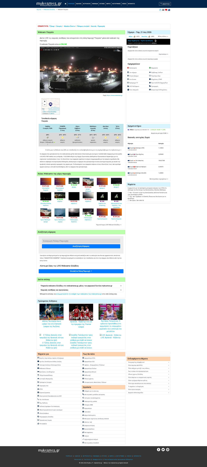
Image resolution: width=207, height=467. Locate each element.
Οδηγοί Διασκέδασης (45, 375)
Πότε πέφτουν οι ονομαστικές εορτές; (148, 377)
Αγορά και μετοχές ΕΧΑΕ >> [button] (159, 133)
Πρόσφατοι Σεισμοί (44, 382)
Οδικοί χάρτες (87, 379)
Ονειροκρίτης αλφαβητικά (148, 362)
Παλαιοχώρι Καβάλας (74, 220)
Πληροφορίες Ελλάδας (45, 417)
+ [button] (44, 101)
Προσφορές (153, 86)
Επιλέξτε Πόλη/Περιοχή (80, 271)
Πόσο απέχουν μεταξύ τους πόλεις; (148, 368)
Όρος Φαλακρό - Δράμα (46, 220)
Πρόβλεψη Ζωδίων (156, 72)
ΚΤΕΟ (40, 389)
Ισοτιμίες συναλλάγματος (91, 398)
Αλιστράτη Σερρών (45, 188)
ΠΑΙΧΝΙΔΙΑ (95, 3)
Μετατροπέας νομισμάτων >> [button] (159, 179)
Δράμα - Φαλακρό (88, 189)
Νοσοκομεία (132, 68)
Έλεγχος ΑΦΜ (87, 405)
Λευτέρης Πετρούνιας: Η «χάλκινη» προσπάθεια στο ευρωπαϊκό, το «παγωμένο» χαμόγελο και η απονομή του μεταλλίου (111, 326)
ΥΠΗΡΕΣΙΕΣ (71, 3)
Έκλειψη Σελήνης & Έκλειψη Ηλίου (49, 365)
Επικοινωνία (78, 459)
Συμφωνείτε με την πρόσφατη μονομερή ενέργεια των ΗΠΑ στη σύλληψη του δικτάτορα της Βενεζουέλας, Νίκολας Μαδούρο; (147, 189)
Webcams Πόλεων (44, 368)
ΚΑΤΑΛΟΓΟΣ (131, 3)
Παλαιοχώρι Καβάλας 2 (88, 217)
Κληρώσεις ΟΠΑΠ (155, 79)
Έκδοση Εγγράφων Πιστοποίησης (48, 406)
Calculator (86, 412)
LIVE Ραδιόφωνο (133, 86)
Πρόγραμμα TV (132, 83)
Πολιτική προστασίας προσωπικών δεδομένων (118, 459)
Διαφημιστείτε (97, 459)
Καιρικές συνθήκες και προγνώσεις (81, 290)
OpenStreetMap (52, 112)
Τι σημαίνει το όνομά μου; (148, 386)
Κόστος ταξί (87, 422)
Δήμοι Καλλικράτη (89, 415)
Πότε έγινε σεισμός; (148, 389)
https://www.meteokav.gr (114, 95)
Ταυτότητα (87, 459)
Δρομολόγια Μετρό (89, 372)
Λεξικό (85, 436)
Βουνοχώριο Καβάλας (60, 188)
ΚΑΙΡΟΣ (108, 3)
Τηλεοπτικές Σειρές (44, 420)
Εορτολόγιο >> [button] (163, 54)
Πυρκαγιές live (42, 386)
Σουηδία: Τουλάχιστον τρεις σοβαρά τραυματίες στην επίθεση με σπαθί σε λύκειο (81, 345)
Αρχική (39, 9)
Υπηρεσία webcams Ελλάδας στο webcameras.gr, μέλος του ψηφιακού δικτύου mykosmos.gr (81, 286)
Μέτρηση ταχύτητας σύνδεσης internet (95, 419)
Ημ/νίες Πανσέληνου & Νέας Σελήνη (49, 361)
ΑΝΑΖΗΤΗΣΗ (165, 4)
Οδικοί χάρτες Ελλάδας (148, 374)
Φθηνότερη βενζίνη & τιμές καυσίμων (49, 410)
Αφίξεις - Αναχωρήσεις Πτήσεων (93, 365)
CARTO (52, 113)
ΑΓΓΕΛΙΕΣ (102, 3)
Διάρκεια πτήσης (88, 425)
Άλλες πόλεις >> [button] (163, 36)
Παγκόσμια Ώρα (154, 76)
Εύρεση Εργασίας (43, 392)
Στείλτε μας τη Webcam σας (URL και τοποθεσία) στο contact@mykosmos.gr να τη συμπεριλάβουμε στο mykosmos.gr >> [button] (83, 150)
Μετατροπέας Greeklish (90, 443)
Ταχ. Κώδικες (42, 403)
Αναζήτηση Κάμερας (81, 246)
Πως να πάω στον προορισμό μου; (148, 371)
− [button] (44, 104)
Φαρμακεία (153, 68)
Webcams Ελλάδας (49, 9)
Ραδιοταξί (86, 375)
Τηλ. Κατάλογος (43, 399)
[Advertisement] (103, 18)
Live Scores (131, 79)
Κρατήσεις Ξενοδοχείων (46, 372)
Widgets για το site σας (90, 391)
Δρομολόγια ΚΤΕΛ (88, 358)
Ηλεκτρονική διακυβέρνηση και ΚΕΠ (49, 396)
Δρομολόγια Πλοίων (89, 368)
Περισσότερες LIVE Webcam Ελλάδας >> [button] (109, 225)
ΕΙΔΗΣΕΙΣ (78, 3)
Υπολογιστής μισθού (89, 401)
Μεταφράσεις (87, 432)
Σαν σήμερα (131, 72)
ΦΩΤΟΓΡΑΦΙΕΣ (116, 3)
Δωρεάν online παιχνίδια (148, 392)
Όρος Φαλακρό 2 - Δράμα (60, 220)
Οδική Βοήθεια (43, 413)
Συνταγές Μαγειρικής (45, 379)
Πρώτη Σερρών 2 (116, 219)
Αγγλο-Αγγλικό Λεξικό (90, 439)
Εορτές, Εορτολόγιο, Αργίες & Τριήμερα (50, 358)
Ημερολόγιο (87, 408)
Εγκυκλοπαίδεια (88, 429)
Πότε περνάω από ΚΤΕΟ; (148, 365)
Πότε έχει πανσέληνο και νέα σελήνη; (148, 383)
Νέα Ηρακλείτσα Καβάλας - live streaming (116, 204)
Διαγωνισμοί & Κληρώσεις (158, 90)
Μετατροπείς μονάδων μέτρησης (93, 394)
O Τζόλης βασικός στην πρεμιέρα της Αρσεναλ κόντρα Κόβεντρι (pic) (51, 345)
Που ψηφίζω (42, 423)
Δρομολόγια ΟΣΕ (88, 361)
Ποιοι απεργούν (133, 90)
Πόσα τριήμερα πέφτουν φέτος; (148, 380)
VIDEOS (124, 3)
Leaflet (44, 112)
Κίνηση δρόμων (133, 76)
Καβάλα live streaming (102, 203)
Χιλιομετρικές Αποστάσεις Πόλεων (94, 382)
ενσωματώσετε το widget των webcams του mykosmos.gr (79, 294)
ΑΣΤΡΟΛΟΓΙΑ (86, 3)
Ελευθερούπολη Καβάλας (46, 203)
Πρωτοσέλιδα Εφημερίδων (158, 83)
